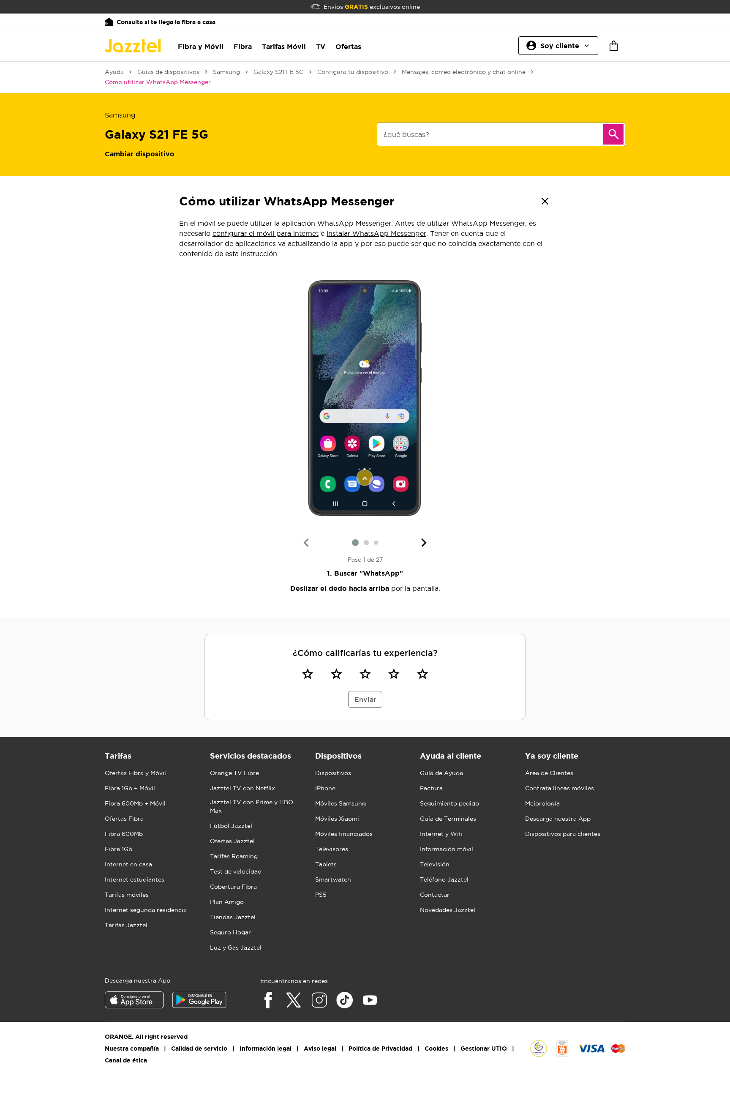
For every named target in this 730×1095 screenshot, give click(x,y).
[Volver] (545, 201)
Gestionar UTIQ (483, 1048)
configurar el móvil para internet (265, 233)
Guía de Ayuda (441, 773)
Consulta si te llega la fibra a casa (166, 22)
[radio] (307, 673)
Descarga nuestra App (558, 818)
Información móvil (446, 849)
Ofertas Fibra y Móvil (135, 773)
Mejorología (542, 803)
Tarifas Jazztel (126, 925)
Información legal (265, 1048)
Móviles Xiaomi (337, 818)
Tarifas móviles (127, 894)
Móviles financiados (344, 833)
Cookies (436, 1048)
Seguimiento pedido (449, 803)
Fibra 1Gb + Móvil (130, 788)
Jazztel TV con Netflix (242, 788)
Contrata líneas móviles (559, 788)
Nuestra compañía (132, 1048)
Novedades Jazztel (447, 910)
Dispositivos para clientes (562, 833)
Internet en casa (128, 864)
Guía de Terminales (448, 818)
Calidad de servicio (199, 1048)
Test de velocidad (235, 871)
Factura (431, 788)
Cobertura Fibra (233, 886)
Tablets (326, 864)
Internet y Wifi (441, 833)
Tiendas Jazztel (233, 917)
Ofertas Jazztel (232, 841)
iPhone (325, 788)
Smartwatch (333, 879)
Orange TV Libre (234, 773)
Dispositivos (333, 773)
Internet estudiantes (134, 879)
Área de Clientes (549, 773)
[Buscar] (613, 134)
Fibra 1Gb (118, 849)
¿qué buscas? (406, 134)
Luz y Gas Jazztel (235, 947)
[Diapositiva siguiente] (424, 542)
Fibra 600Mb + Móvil (135, 803)
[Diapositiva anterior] (305, 542)
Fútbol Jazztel (231, 825)
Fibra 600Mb (124, 833)
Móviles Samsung (340, 803)
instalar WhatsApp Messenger (376, 233)
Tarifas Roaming (234, 856)
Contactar (434, 894)
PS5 (321, 894)
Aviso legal (320, 1048)
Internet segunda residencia (146, 910)
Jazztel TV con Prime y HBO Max (251, 806)
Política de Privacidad (380, 1048)
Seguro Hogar (230, 932)
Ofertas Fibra (124, 818)
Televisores (331, 849)
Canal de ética (126, 1060)
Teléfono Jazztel (444, 879)
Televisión (434, 864)
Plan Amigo (227, 901)
